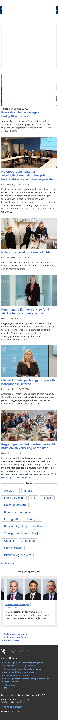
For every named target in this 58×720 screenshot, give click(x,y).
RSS (5, 688)
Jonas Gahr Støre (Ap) (18, 604)
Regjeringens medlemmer (16, 634)
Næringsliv (32, 519)
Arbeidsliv (10, 490)
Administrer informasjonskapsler (19, 672)
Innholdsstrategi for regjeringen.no (20, 666)
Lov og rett (11, 519)
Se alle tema (6, 563)
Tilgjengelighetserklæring (16, 675)
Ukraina (9, 540)
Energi (28, 490)
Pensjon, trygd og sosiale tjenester (26, 526)
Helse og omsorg (15, 505)
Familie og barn (14, 497)
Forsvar (47, 497)
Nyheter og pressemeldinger (14, 477)
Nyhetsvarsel (10, 685)
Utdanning (28, 540)
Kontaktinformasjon (13, 707)
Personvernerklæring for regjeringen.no (22, 669)
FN (33, 497)
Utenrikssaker (13, 547)
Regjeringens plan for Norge (17, 637)
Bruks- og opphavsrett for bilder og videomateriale (27, 678)
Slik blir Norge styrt (12, 640)
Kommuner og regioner (18, 512)
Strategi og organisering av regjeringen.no (23, 662)
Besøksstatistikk (11, 682)
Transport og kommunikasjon (22, 533)
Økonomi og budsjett (17, 555)
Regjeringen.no (19, 651)
